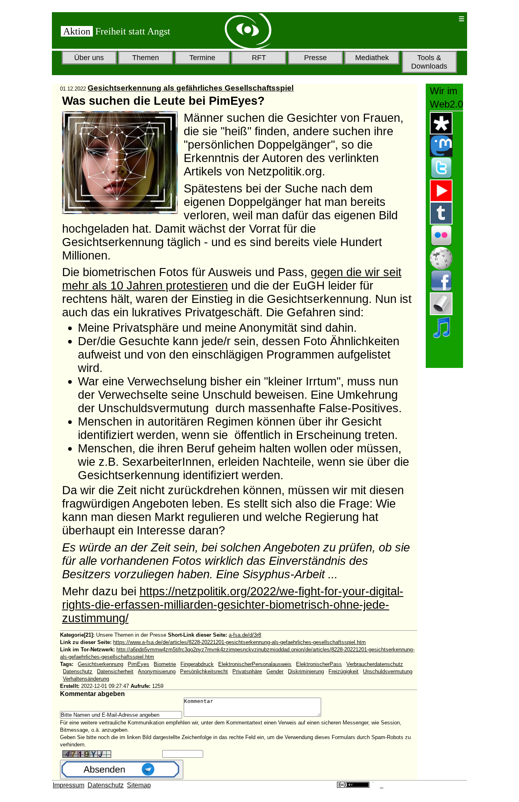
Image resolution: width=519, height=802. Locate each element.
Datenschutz (77, 671)
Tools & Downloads (429, 62)
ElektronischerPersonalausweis (255, 664)
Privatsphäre (247, 671)
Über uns (89, 58)
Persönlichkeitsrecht (204, 671)
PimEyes (138, 664)
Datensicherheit (115, 671)
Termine (202, 58)
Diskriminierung (306, 671)
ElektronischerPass (319, 664)
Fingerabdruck (197, 664)
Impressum (68, 785)
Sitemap (139, 785)
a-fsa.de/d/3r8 (245, 635)
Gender (274, 671)
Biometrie (165, 664)
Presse (315, 58)
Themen (145, 58)
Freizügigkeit (343, 671)
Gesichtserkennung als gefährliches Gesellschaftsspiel (191, 88)
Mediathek (372, 58)
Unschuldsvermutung (387, 671)
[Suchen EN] (426, 19)
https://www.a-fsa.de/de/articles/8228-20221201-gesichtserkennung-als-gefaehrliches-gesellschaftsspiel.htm (239, 642)
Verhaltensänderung (86, 679)
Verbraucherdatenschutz (374, 664)
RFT (259, 58)
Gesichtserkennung (100, 664)
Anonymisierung (157, 671)
